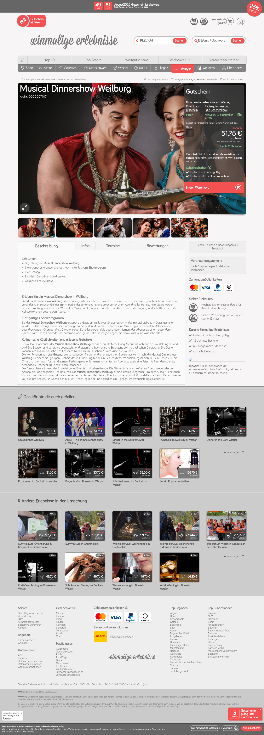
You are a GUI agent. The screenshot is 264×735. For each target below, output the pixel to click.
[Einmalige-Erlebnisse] (74, 40)
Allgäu (173, 613)
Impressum (24, 658)
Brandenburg (215, 645)
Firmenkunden (26, 640)
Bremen (212, 633)
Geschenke (62, 663)
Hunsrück (175, 642)
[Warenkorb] (230, 21)
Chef (58, 636)
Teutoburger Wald (179, 671)
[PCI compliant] (194, 309)
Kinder (59, 622)
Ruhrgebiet (176, 656)
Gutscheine (62, 648)
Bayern (211, 613)
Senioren (61, 627)
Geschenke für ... (180, 60)
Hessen (212, 642)
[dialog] (132, 729)
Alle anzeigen (232, 452)
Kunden (60, 633)
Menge (189, 127)
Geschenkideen (64, 651)
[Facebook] (145, 684)
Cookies (35, 729)
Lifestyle (30, 79)
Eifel (172, 627)
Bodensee (175, 625)
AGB (20, 655)
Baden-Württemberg (219, 630)
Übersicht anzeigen (122, 637)
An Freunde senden (208, 79)
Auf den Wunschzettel (232, 79)
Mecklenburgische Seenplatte (186, 662)
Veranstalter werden (224, 60)
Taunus (174, 668)
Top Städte (93, 60)
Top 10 (49, 60)
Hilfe (20, 619)
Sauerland (175, 659)
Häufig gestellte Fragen (184, 79)
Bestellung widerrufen (29, 625)
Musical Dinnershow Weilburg (72, 79)
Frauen (60, 616)
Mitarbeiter (62, 630)
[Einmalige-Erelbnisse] (132, 656)
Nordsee (174, 651)
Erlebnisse (61, 654)
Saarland (213, 653)
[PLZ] (137, 41)
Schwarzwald (177, 619)
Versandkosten (226, 142)
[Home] (22, 60)
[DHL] (100, 637)
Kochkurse (61, 666)
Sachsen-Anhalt (216, 648)
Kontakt (22, 627)
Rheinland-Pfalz (216, 636)
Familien (61, 625)
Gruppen (22, 643)
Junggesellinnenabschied (69, 672)
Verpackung (24, 616)
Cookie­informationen (29, 667)
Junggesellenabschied (68, 675)
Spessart (175, 665)
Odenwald (175, 653)
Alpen (173, 630)
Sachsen (212, 627)
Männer (60, 613)
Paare (59, 619)
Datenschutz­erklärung (30, 661)
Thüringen (213, 639)
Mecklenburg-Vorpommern (222, 651)
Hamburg (213, 619)
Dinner (59, 660)
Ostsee (174, 622)
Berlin (211, 622)
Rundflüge (61, 657)
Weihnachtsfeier (64, 669)
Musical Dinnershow (46, 79)
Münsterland (177, 648)
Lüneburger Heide (179, 645)
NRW (211, 616)
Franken (174, 639)
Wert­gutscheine (137, 60)
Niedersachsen (216, 625)
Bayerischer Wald (179, 633)
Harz (172, 616)
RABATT (253, 11)
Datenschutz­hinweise (29, 664)
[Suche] (196, 41)
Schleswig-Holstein (218, 656)
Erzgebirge (176, 636)
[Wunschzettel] (240, 21)
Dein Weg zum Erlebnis (157, 79)
